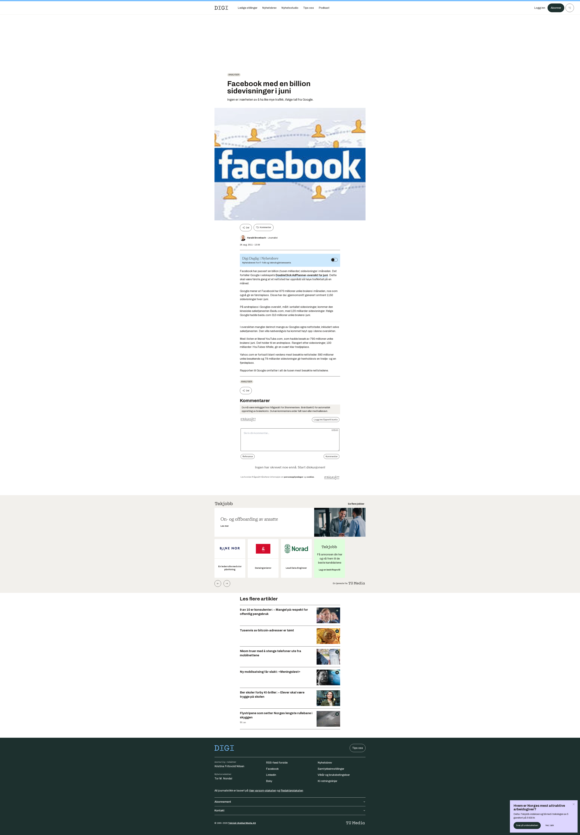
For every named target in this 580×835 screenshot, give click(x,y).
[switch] (334, 260)
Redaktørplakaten (292, 790)
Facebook (272, 768)
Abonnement (222, 801)
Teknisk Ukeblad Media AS (242, 823)
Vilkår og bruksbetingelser (334, 774)
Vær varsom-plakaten (262, 790)
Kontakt (219, 810)
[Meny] (570, 8)
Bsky (269, 781)
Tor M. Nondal (223, 778)
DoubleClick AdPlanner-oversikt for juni (302, 275)
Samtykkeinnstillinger (331, 768)
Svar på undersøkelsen (527, 825)
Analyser (233, 75)
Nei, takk (550, 825)
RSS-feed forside (277, 762)
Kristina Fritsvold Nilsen (229, 766)
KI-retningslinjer (327, 781)
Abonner (556, 7)
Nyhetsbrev (325, 762)
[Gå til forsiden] (221, 7)
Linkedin (271, 774)
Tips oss (357, 748)
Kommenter (265, 227)
